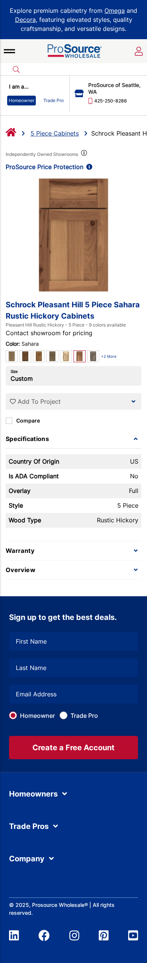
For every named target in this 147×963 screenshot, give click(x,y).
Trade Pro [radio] (53, 100)
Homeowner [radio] (21, 100)
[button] (9, 51)
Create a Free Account (73, 747)
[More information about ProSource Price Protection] (87, 167)
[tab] (73, 438)
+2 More (108, 356)
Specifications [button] (27, 439)
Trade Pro (84, 715)
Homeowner (37, 715)
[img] (83, 154)
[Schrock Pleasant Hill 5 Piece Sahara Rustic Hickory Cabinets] (73, 235)
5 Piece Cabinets (55, 133)
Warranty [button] (20, 550)
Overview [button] (20, 570)
